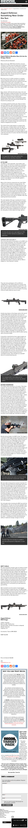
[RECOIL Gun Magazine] (8, 2)
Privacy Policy (3, 815)
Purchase (2, 816)
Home (2, 8)
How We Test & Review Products (7, 811)
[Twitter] (11, 808)
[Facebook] (1, 808)
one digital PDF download (12, 756)
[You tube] (6, 808)
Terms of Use (3, 817)
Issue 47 (10, 8)
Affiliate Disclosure (4, 810)
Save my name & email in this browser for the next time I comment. (13, 802)
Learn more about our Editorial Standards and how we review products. (14, 724)
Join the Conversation (6, 22)
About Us (2, 809)
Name (4, 794)
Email (3, 798)
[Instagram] (3, 808)
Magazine (6, 8)
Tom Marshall (4, 21)
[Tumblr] (8, 808)
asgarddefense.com (6, 662)
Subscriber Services (4, 812)
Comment (4, 783)
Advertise (2, 813)
